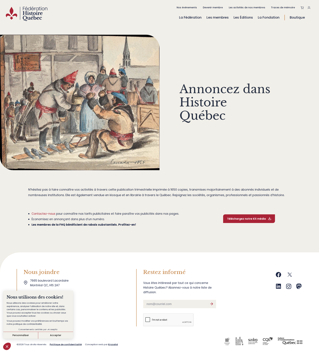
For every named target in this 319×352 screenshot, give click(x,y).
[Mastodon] (298, 287)
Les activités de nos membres (247, 7)
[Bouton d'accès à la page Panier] (302, 7)
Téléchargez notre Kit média (246, 219)
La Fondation (268, 17)
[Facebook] (278, 276)
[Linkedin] (278, 287)
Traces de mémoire (283, 7)
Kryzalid (113, 344)
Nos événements (187, 7)
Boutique (297, 17)
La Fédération (190, 17)
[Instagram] (288, 287)
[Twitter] (289, 276)
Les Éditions (243, 17)
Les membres (218, 17)
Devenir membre (213, 7)
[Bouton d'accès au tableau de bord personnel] (310, 7)
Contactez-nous (43, 214)
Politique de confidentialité (66, 344)
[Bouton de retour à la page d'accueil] (26, 14)
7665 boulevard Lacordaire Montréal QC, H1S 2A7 (50, 283)
